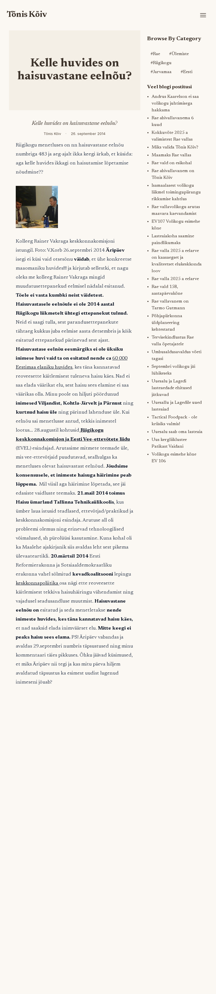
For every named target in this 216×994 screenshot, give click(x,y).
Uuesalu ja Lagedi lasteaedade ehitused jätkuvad (172, 388)
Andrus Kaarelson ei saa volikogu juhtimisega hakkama (175, 103)
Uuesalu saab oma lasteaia (177, 432)
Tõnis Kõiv (27, 15)
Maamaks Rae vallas (171, 155)
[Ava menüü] (203, 15)
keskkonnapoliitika (37, 583)
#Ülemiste (179, 54)
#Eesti (186, 72)
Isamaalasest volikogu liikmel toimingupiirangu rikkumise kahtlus (176, 192)
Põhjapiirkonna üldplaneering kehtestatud (167, 323)
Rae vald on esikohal (172, 163)
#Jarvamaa (161, 72)
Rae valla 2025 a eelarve (175, 279)
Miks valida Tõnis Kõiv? (175, 147)
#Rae (155, 54)
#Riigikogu (161, 63)
